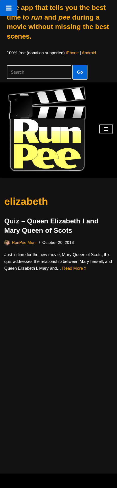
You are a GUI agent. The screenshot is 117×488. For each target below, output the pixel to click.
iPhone (72, 52)
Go (80, 72)
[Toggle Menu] (8, 8)
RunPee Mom (24, 242)
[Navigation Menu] (106, 129)
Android (89, 52)
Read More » (74, 268)
